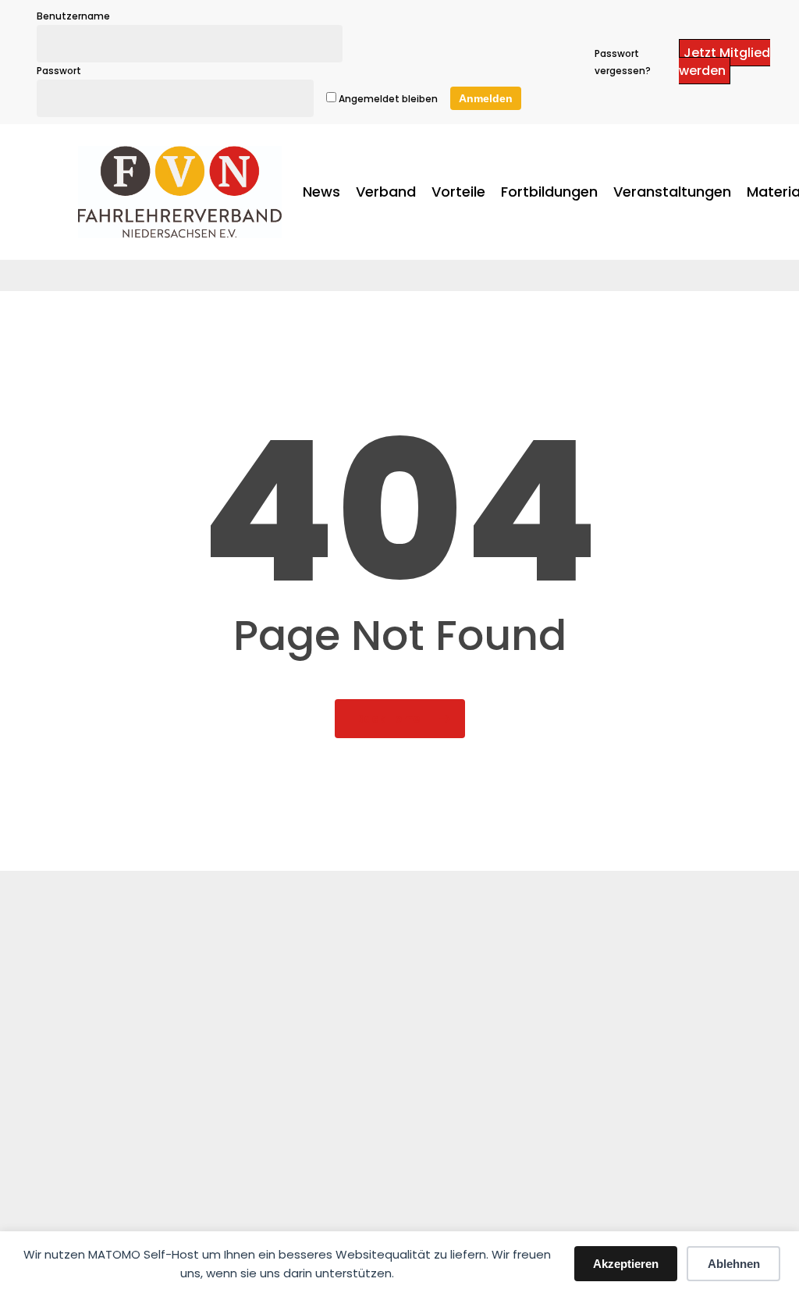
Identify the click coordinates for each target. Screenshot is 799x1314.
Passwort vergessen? (623, 62)
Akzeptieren (626, 1263)
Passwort (59, 70)
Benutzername (73, 16)
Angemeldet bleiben (387, 98)
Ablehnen (734, 1263)
